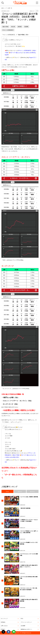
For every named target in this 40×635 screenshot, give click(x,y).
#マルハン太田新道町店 (8, 30)
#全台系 (13, 26)
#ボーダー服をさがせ (16, 52)
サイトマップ (4, 618)
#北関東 (26, 26)
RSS (22, 618)
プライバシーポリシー (26, 622)
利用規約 (3, 622)
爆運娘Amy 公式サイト (26, 629)
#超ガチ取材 (5, 26)
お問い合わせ (4, 625)
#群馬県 (19, 26)
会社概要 (23, 625)
